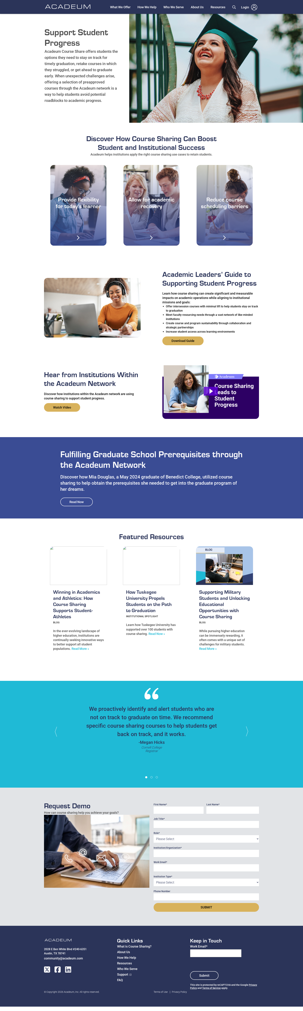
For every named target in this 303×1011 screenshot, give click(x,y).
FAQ (120, 980)
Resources (218, 7)
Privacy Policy (179, 991)
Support (122, 974)
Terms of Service (211, 988)
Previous (57, 731)
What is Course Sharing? (134, 946)
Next (245, 731)
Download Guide (182, 341)
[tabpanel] (151, 722)
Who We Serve (173, 7)
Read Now (76, 502)
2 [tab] (151, 777)
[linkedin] (68, 969)
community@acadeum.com (63, 958)
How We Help (146, 7)
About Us (197, 7)
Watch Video (62, 407)
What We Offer (120, 7)
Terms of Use (161, 991)
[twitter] (47, 969)
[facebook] (58, 969)
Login (245, 7)
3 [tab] (157, 777)
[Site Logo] (58, 941)
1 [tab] (146, 777)
